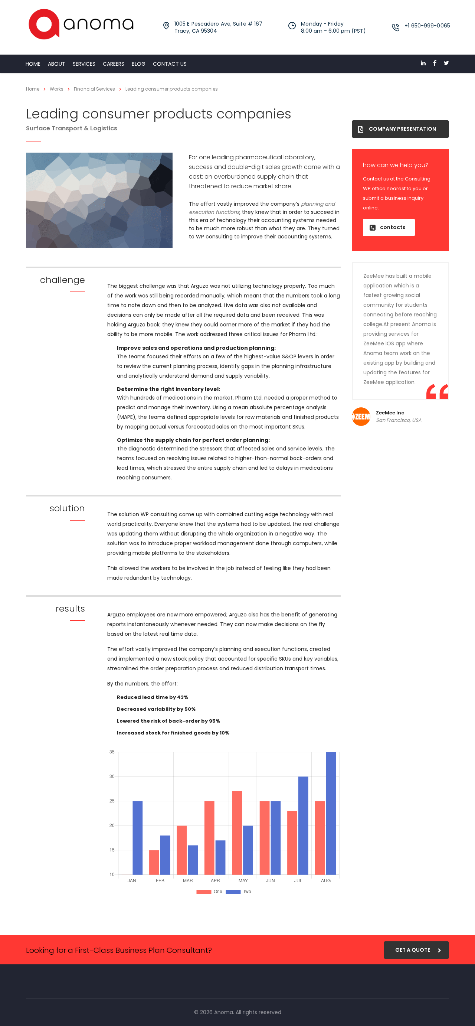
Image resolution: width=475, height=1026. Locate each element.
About (56, 64)
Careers (113, 64)
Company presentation (402, 129)
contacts (393, 227)
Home (33, 64)
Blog (138, 64)
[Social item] (423, 63)
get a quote (412, 950)
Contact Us (170, 64)
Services (84, 64)
